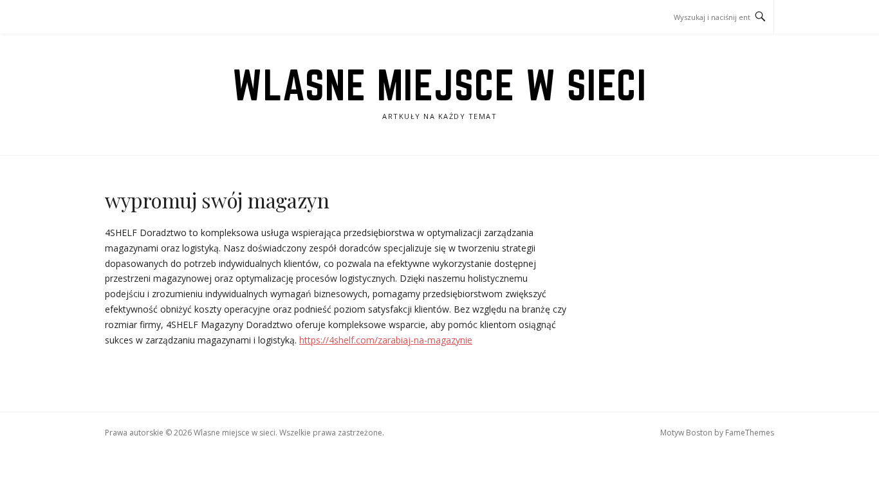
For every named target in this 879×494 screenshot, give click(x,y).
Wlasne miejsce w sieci (439, 85)
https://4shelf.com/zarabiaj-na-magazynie (385, 340)
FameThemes (749, 432)
